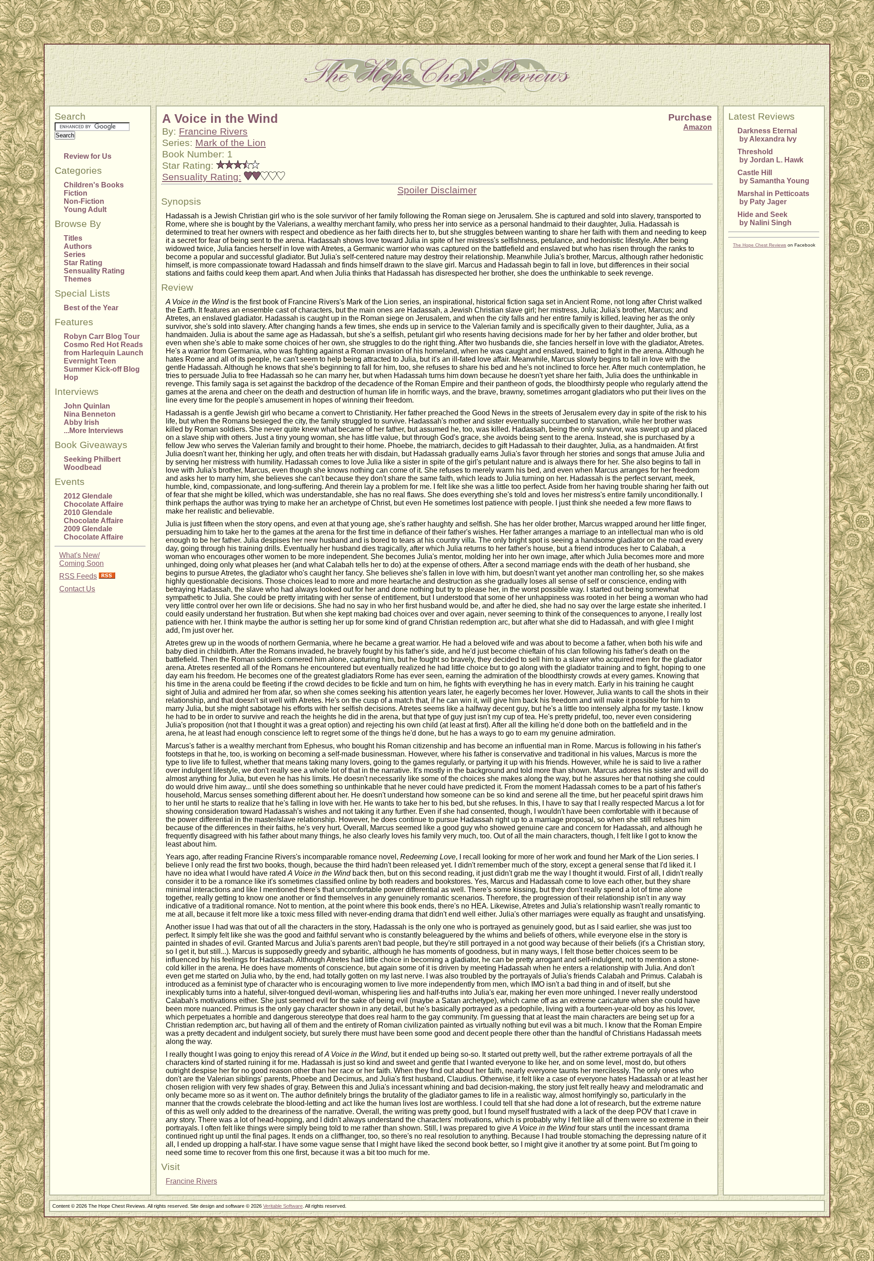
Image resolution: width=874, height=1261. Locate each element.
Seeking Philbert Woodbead (92, 463)
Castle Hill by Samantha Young (773, 177)
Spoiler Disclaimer (437, 190)
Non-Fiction (84, 201)
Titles (73, 238)
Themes (77, 279)
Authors (78, 246)
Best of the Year (91, 308)
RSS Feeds (78, 576)
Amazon (697, 127)
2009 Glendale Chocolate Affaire (93, 533)
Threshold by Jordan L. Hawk (770, 156)
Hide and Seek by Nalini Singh (764, 219)
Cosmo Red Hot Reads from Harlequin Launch (103, 349)
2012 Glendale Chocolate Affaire (93, 500)
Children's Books (94, 185)
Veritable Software (283, 1206)
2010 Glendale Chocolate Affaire (93, 517)
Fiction (75, 193)
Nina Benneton (90, 414)
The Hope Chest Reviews (759, 244)
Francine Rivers (213, 131)
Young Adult (85, 209)
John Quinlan (87, 406)
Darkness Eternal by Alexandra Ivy (767, 135)
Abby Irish (81, 422)
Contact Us (77, 589)
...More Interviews (93, 430)
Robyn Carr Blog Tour (102, 336)
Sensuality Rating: (201, 176)
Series (75, 254)
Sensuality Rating (94, 271)
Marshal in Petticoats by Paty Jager (773, 198)
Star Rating (83, 263)
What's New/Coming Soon (81, 559)
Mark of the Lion (230, 142)
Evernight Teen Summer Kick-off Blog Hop (102, 369)
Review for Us (88, 156)
